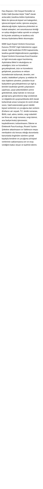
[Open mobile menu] (3, 2)
